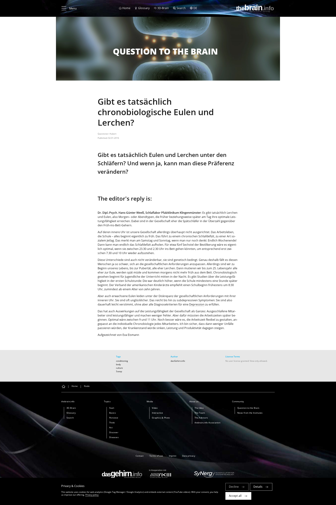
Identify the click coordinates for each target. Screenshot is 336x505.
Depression (196, 304)
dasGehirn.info (178, 360)
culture (119, 367)
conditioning (122, 360)
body (118, 364)
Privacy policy (92, 494)
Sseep (119, 371)
